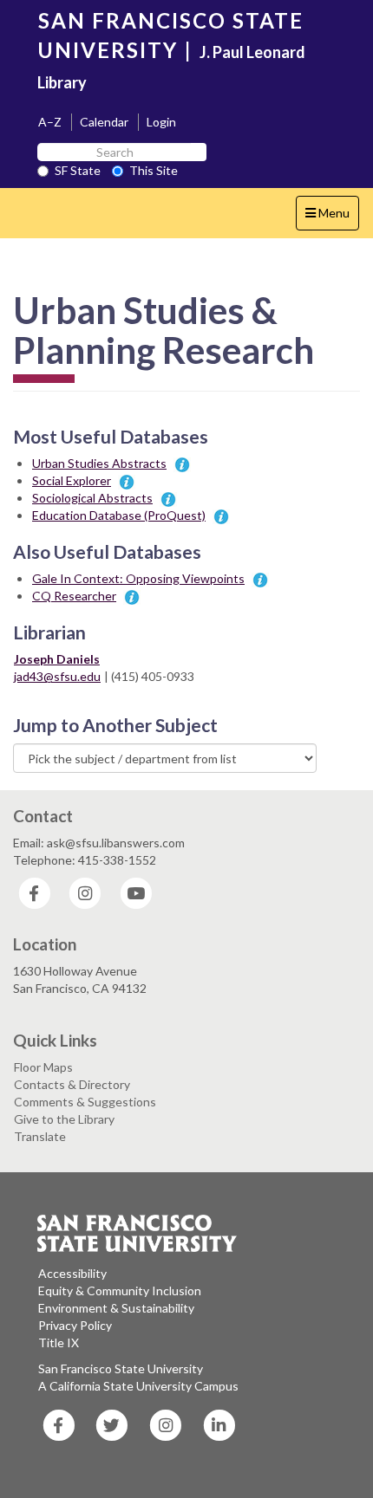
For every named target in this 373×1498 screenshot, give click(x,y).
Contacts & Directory (72, 1084)
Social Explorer (71, 480)
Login (161, 121)
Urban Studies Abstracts (99, 463)
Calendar (104, 121)
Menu (331, 217)
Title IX (58, 1342)
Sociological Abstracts (92, 497)
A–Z (50, 121)
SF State (78, 170)
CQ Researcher (74, 595)
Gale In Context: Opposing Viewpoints (138, 578)
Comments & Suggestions (85, 1101)
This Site (153, 170)
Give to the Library (64, 1119)
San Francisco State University (120, 1368)
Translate (40, 1136)
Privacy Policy (75, 1325)
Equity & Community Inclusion (119, 1290)
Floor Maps (43, 1067)
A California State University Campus (138, 1385)
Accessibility (72, 1273)
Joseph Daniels (57, 659)
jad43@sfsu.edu (57, 676)
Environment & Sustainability (116, 1307)
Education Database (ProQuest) (119, 515)
